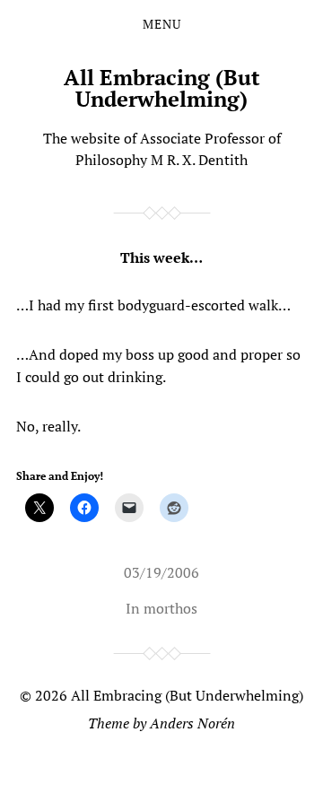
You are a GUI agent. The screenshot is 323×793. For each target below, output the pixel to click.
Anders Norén (192, 723)
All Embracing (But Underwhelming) (162, 88)
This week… (161, 257)
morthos (170, 608)
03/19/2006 (161, 572)
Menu (162, 24)
